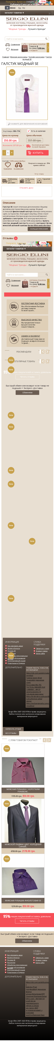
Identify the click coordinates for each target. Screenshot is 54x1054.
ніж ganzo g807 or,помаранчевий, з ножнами (34, 1010)
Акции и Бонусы (14, 648)
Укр (23, 8)
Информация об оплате (29, 181)
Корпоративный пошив (16, 661)
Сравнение (15, 44)
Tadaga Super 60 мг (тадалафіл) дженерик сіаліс (35, 680)
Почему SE (12, 651)
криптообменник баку (35, 1015)
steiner (29, 701)
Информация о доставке (12, 181)
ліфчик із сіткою (32, 1006)
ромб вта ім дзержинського (32, 1002)
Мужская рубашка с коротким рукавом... (23, 790)
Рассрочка (11, 962)
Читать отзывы (27, 376)
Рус (19, 8)
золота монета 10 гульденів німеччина (34, 693)
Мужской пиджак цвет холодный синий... (23, 845)
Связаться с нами (42, 648)
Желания (14, 49)
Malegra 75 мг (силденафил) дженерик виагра (36, 989)
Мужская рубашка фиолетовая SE (23, 900)
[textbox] (21, 39)
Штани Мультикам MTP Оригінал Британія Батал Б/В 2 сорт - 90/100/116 (36, 996)
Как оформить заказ (15, 646)
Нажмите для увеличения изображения (29, 124)
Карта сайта (40, 653)
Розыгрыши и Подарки (16, 663)
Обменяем (27, 941)
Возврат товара (41, 651)
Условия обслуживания (16, 658)
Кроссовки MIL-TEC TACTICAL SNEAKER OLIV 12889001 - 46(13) (35, 687)
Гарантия (46, 179)
